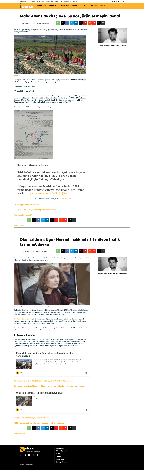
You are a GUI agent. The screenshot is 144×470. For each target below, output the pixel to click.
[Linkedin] (76, 23)
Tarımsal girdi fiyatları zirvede (26, 204)
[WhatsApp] (58, 23)
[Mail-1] (123, 1)
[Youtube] (119, 1)
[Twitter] (116, 1)
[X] (63, 23)
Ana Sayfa (16, 225)
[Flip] (94, 23)
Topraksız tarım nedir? (23, 215)
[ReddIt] (90, 23)
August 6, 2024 (65, 198)
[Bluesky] (114, 1)
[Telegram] (72, 23)
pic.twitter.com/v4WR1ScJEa (48, 193)
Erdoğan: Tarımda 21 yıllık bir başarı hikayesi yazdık (35, 209)
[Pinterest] (85, 23)
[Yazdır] (103, 23)
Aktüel (22, 225)
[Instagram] (112, 1)
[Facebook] (121, 1)
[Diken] (26, 5)
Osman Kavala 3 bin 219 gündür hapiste (112, 45)
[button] (121, 6)
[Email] (99, 23)
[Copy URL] (81, 23)
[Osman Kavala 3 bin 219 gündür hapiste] (112, 35)
